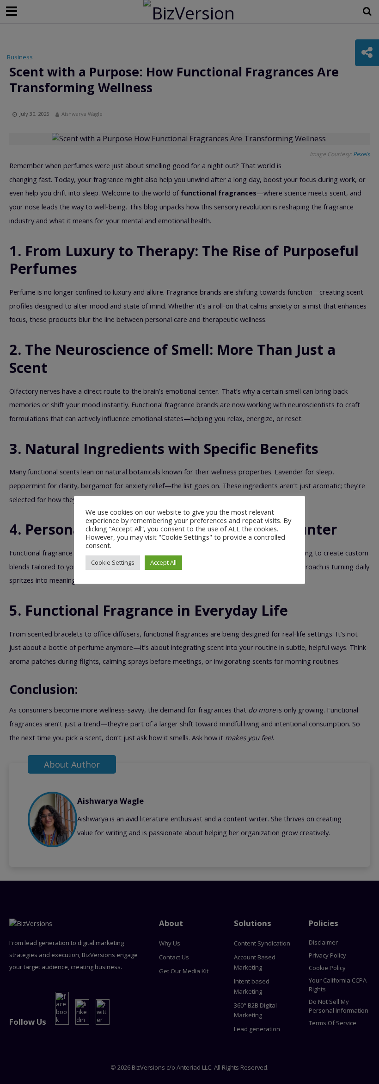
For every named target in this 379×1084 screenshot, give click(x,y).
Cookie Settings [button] (112, 562)
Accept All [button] (163, 562)
